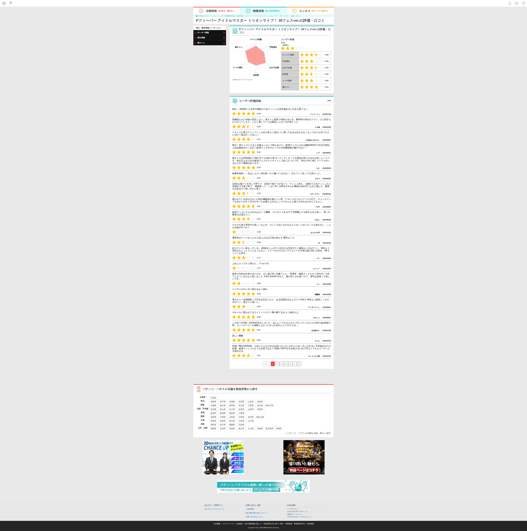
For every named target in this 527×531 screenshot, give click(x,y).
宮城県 (232, 402)
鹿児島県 (269, 428)
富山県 (223, 409)
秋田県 (241, 402)
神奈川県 (269, 405)
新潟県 (213, 409)
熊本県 (241, 428)
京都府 (223, 417)
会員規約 (239, 524)
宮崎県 (260, 428)
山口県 (251, 421)
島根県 (223, 421)
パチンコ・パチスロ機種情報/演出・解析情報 (228, 16)
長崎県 (232, 428)
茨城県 (213, 405)
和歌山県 (260, 417)
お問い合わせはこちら (254, 517)
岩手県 (223, 402)
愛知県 (232, 413)
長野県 (260, 409)
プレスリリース (228, 524)
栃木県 (223, 405)
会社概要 (217, 524)
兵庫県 (241, 417)
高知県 (241, 425)
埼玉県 (241, 405)
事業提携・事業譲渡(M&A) (295, 524)
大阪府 (232, 417)
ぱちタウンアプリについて (214, 509)
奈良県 (251, 417)
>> (299, 364)
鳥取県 (213, 421)
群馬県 (232, 405)
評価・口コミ (295, 16)
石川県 (232, 409)
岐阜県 (213, 413)
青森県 (213, 402)
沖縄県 (279, 428)
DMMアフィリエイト (295, 514)
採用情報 (310, 524)
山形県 (251, 402)
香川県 (223, 425)
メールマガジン (293, 509)
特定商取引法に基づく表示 (273, 524)
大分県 (251, 428)
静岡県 (223, 413)
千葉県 (251, 405)
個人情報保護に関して (253, 524)
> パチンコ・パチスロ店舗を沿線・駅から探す (308, 433)
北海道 (213, 398)
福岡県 (213, 428)
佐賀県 (223, 428)
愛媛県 (232, 425)
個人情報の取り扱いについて (256, 513)
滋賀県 (213, 417)
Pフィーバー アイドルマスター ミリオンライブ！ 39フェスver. (267, 16)
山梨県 (251, 409)
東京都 (260, 405)
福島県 (260, 402)
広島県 (241, 421)
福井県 (241, 409)
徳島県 (213, 425)
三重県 (241, 413)
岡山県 (232, 421)
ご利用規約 (250, 509)
